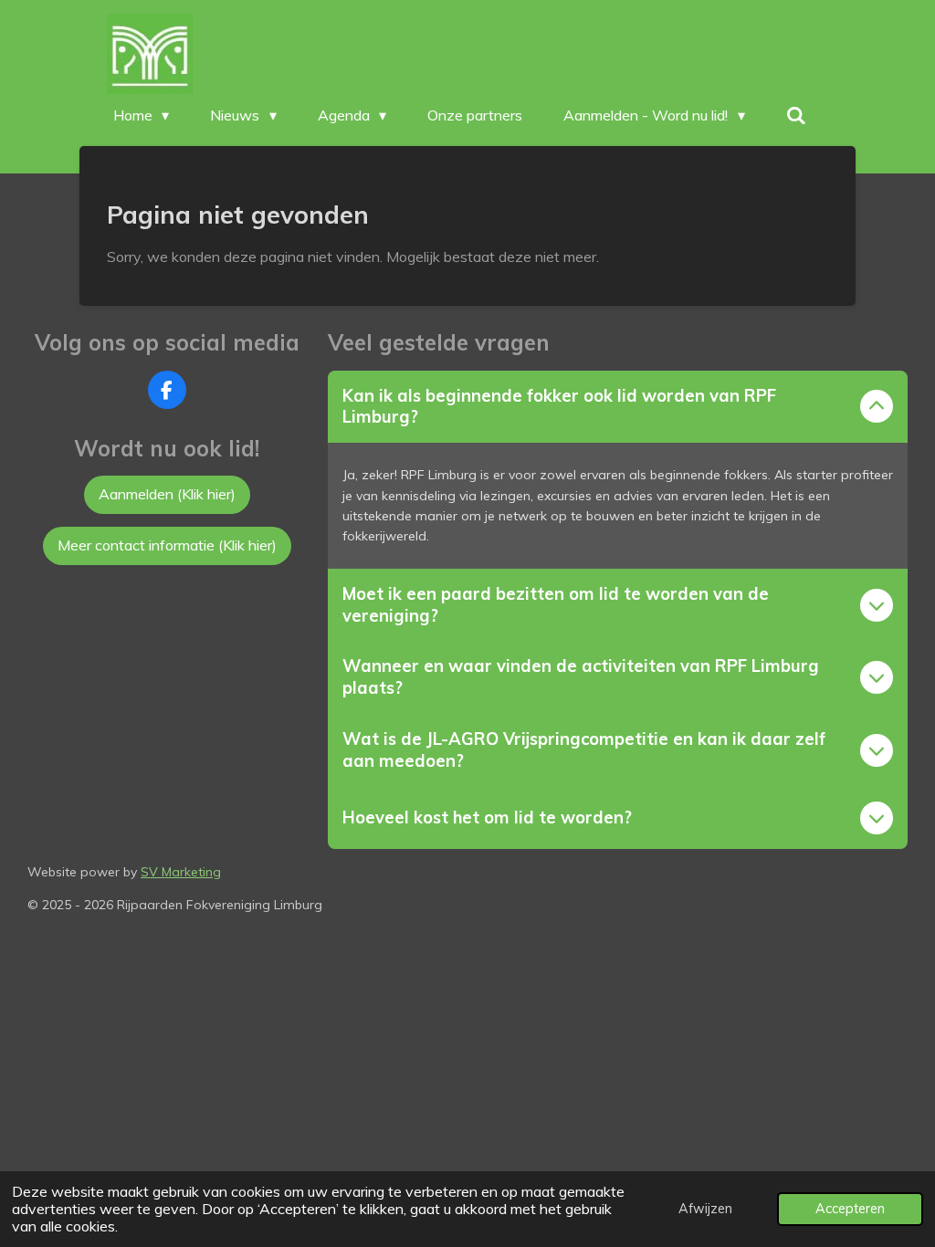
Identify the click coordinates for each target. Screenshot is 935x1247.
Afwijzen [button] (705, 1208)
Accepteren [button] (850, 1208)
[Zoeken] (796, 115)
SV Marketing (181, 872)
